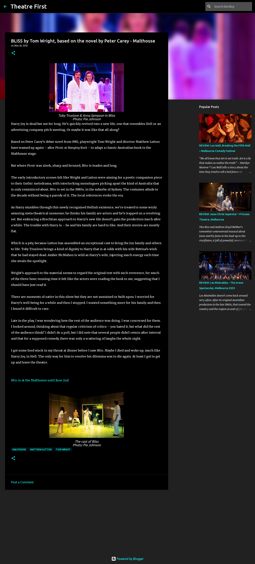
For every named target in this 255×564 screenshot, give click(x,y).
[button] (13, 53)
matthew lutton (41, 449)
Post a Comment (22, 482)
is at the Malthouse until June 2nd (40, 380)
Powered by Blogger (130, 558)
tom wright (63, 449)
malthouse (19, 449)
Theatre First (28, 6)
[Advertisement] (87, 521)
